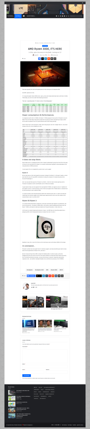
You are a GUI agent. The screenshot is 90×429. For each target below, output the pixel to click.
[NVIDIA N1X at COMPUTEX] (11, 404)
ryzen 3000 (54, 270)
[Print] (55, 58)
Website (47, 369)
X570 (61, 270)
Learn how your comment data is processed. (46, 378)
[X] (42, 58)
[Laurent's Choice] (45, 9)
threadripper (43, 396)
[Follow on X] (37, 55)
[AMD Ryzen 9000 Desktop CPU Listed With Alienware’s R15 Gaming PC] (29, 323)
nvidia (52, 391)
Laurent (36, 55)
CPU (42, 389)
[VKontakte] (56, 276)
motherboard (46, 391)
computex (30, 270)
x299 (49, 396)
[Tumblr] (46, 276)
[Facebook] (39, 58)
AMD (35, 387)
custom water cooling (49, 389)
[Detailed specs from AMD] (45, 143)
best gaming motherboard (49, 387)
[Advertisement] (45, 29)
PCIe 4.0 (36, 394)
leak (39, 391)
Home (37, 43)
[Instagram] (36, 287)
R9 (47, 270)
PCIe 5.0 (42, 394)
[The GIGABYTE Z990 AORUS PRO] (11, 392)
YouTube (36, 398)
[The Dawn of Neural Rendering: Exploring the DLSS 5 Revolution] (45, 323)
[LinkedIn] (45, 58)
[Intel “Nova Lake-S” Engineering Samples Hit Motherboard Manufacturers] (11, 415)
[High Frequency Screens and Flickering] (61, 323)
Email (23, 369)
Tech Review (10, 16)
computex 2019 (40, 270)
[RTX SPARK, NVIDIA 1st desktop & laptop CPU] (11, 398)
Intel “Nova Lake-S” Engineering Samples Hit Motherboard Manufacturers (23, 415)
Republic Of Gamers (50, 394)
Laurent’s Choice (30, 16)
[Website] (32, 287)
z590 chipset (43, 398)
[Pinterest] (49, 276)
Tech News (17, 16)
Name (23, 364)
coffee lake (36, 389)
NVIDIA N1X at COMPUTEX (21, 402)
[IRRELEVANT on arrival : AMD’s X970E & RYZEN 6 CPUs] (11, 409)
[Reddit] (48, 58)
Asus (40, 387)
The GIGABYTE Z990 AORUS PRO (22, 390)
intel (35, 391)
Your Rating (25, 346)
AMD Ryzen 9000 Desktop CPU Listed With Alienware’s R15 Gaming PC (28, 330)
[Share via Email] (52, 58)
